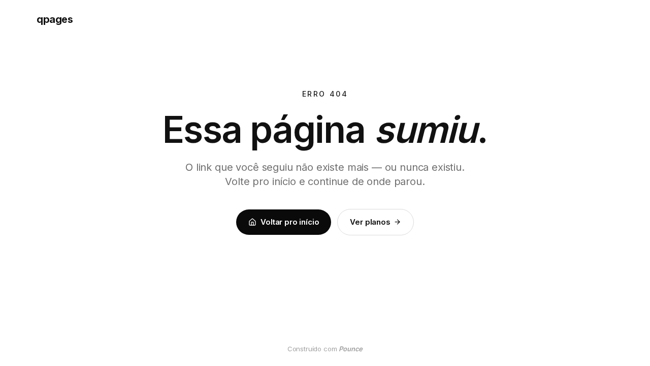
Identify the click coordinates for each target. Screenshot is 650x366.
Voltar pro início (290, 222)
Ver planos (370, 222)
